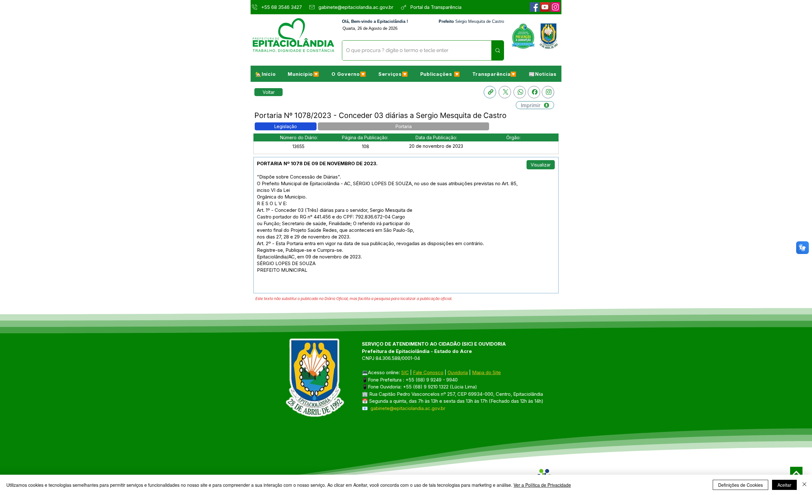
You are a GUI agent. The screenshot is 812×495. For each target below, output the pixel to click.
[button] (303, 74)
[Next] (796, 473)
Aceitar (784, 485)
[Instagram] (555, 7)
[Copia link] (490, 92)
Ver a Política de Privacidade (542, 485)
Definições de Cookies (740, 485)
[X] (505, 92)
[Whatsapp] (520, 92)
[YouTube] (545, 7)
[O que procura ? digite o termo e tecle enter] (497, 50)
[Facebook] (534, 7)
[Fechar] (804, 485)
